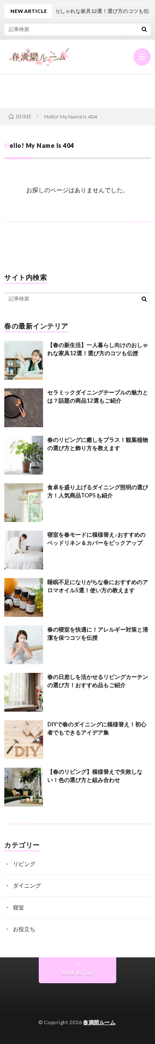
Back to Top (77, 972)
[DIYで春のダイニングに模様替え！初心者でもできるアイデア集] (23, 739)
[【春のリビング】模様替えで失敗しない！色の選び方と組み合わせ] (23, 787)
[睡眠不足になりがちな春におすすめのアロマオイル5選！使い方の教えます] (23, 597)
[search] (144, 28)
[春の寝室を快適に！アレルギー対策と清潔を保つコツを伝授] (23, 644)
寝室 (18, 907)
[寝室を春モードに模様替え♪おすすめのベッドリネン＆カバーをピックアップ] (23, 550)
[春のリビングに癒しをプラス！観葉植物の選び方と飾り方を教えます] (23, 455)
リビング (24, 863)
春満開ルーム (99, 1022)
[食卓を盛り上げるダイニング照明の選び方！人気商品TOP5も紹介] (23, 502)
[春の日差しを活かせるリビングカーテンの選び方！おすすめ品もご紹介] (23, 692)
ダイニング (27, 885)
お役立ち (24, 928)
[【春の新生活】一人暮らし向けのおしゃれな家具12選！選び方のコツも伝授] (23, 360)
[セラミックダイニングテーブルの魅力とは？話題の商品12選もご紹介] (23, 407)
